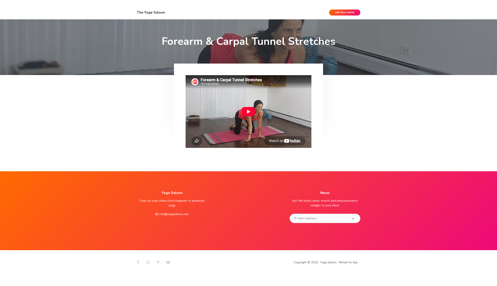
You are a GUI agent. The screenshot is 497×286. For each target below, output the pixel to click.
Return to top (348, 262)
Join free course (344, 12)
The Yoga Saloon (151, 12)
